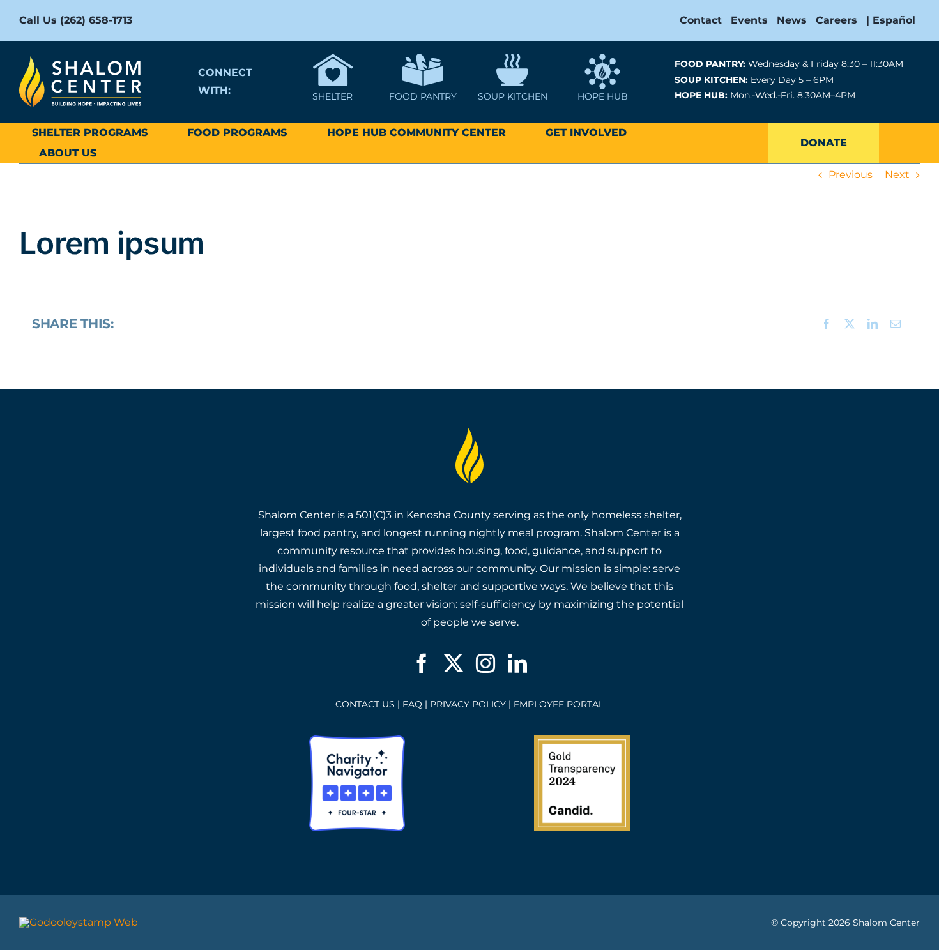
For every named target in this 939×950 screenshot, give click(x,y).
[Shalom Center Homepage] (80, 61)
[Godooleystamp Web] (78, 922)
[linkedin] (517, 663)
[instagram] (485, 663)
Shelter (332, 96)
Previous (850, 175)
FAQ (412, 704)
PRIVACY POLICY (468, 704)
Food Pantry (423, 96)
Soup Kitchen (512, 96)
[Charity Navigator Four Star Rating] (357, 740)
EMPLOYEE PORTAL (559, 704)
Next (897, 175)
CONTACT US (365, 704)
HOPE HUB (602, 96)
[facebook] (421, 663)
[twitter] (453, 663)
